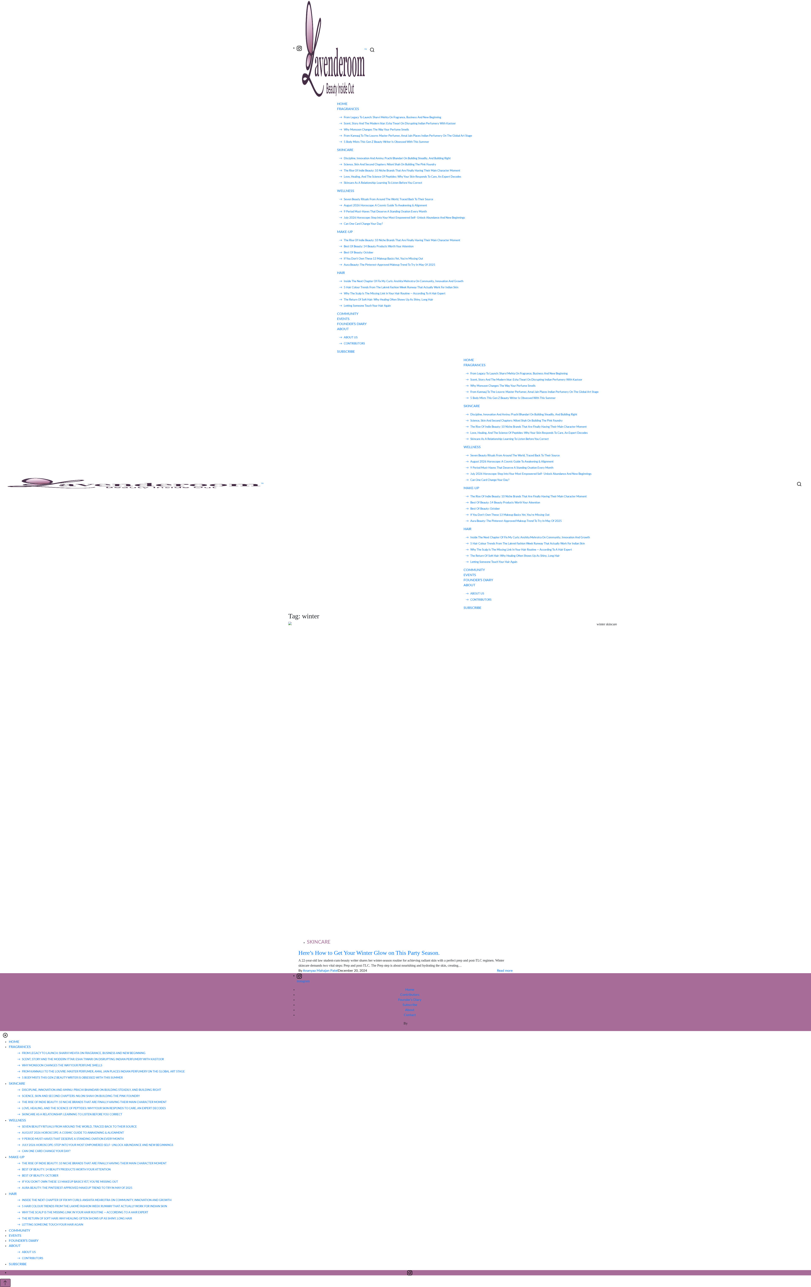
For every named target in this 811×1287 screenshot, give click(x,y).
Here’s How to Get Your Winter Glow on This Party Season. (369, 953)
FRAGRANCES (348, 109)
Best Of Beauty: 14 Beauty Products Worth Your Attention (379, 246)
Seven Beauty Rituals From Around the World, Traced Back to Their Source (388, 199)
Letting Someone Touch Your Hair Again (367, 306)
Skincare (318, 942)
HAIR (341, 273)
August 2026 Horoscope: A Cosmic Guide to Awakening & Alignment (385, 205)
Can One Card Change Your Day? (363, 224)
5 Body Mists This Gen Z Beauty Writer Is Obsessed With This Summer (386, 142)
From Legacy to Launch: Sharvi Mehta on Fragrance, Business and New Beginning (392, 117)
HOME (342, 104)
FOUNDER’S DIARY (352, 324)
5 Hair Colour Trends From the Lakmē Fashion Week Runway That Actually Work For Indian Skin (401, 287)
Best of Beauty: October (358, 252)
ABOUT (343, 329)
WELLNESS (345, 191)
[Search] (372, 50)
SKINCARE (345, 150)
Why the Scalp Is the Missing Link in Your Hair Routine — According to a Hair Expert (394, 293)
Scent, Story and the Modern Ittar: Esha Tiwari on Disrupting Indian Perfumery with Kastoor (400, 123)
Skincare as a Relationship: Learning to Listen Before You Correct (383, 183)
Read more (505, 970)
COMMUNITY (347, 314)
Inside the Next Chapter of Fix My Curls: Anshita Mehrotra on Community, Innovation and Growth (403, 281)
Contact (410, 1015)
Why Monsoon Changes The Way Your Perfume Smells (376, 129)
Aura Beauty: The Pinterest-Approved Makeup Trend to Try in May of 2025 (389, 265)
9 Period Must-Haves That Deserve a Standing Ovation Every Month (385, 211)
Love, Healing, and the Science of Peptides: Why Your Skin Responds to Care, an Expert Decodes (402, 177)
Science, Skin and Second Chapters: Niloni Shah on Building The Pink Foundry (390, 164)
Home (409, 989)
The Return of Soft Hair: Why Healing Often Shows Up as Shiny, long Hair (388, 299)
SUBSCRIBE (346, 351)
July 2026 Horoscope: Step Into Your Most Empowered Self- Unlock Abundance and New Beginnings (404, 217)
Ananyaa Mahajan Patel (320, 970)
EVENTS (343, 319)
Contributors (409, 994)
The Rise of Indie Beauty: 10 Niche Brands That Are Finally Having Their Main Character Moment (402, 170)
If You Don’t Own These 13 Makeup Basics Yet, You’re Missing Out (383, 258)
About (409, 1010)
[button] (5, 1035)
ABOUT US (351, 337)
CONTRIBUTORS (354, 343)
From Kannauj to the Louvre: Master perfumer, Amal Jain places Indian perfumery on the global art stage (408, 136)
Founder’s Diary (409, 999)
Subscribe (410, 1005)
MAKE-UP (345, 232)
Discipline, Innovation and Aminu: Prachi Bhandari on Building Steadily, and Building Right (397, 158)
